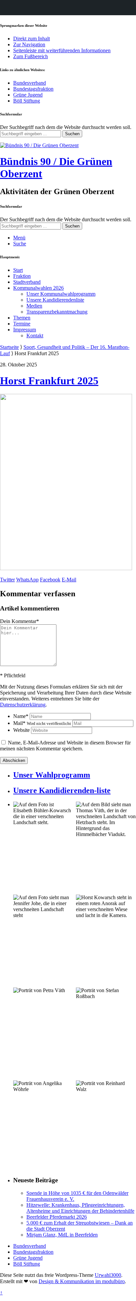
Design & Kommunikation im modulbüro (82, 1281)
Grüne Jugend (28, 95)
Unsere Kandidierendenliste (55, 300)
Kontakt (34, 335)
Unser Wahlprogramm (51, 775)
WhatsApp (27, 579)
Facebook (50, 579)
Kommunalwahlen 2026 (38, 288)
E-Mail (69, 579)
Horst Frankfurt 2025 (49, 381)
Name (20, 716)
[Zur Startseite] (39, 145)
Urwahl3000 (108, 1275)
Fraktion (22, 276)
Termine (21, 323)
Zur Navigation (29, 44)
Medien (34, 306)
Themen (21, 317)
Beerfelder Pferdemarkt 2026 (56, 1217)
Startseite (9, 347)
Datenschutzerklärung (23, 704)
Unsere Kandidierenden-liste (62, 790)
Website (21, 730)
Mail (42, 723)
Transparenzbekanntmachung (56, 312)
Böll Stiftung (26, 101)
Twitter (7, 579)
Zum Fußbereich (30, 56)
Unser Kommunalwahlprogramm (60, 294)
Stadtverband (27, 282)
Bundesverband (29, 83)
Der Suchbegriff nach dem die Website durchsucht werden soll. (65, 127)
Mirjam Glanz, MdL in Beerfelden (62, 1235)
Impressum (24, 329)
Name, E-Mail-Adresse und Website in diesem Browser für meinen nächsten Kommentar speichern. (65, 745)
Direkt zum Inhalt (31, 38)
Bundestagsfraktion (33, 89)
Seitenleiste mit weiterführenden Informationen (62, 50)
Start (18, 270)
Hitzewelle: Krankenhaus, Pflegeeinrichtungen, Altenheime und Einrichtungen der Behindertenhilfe (80, 1208)
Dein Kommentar (19, 621)
